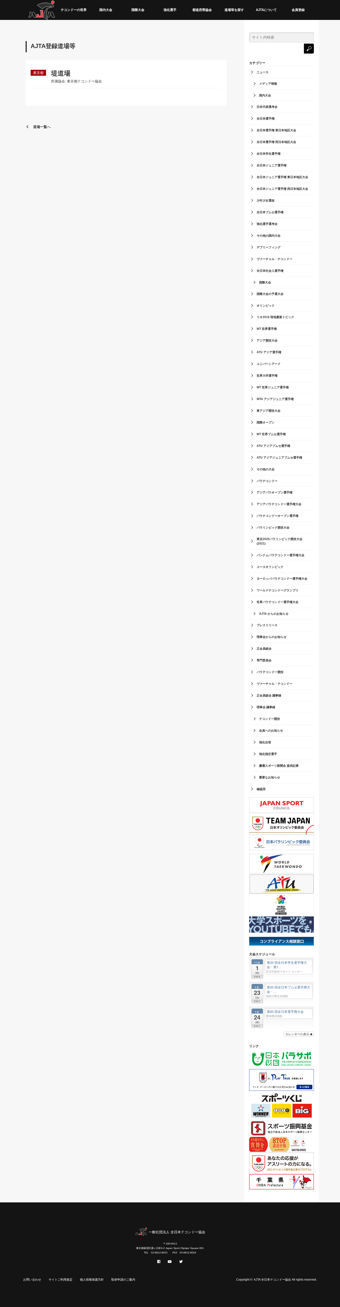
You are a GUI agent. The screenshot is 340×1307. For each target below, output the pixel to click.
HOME (42, 10)
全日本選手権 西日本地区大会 (276, 142)
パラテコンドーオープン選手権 (277, 516)
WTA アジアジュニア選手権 (275, 399)
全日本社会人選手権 (270, 271)
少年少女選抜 (266, 200)
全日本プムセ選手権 (270, 212)
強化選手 (170, 10)
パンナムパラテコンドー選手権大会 (280, 555)
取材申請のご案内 (123, 1279)
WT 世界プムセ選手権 (271, 434)
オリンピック (266, 305)
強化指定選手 (268, 754)
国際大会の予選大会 (270, 294)
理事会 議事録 (266, 707)
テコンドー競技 (269, 719)
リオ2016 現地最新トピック (275, 317)
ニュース (263, 72)
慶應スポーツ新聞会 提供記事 (279, 765)
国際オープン (266, 422)
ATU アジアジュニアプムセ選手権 (279, 457)
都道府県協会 (202, 10)
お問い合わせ (32, 1279)
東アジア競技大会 (269, 411)
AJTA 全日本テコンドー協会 (272, 1279)
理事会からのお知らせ (271, 637)
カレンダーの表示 (297, 1034)
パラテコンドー (267, 481)
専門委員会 (264, 660)
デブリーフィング (269, 247)
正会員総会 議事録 (269, 695)
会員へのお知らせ (271, 730)
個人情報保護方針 (92, 1279)
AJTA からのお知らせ (273, 614)
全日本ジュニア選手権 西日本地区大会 (282, 189)
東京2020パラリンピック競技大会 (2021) (279, 541)
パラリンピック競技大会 (273, 527)
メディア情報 (268, 83)
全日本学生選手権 (269, 153)
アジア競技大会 (267, 340)
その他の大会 (266, 469)
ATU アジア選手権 (269, 352)
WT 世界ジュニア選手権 (273, 387)
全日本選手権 (266, 118)
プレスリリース (267, 625)
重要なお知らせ (269, 777)
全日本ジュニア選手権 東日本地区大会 (282, 177)
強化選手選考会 (267, 224)
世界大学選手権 (267, 375)
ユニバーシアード (269, 364)
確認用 (261, 789)
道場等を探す (234, 10)
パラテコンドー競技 (270, 672)
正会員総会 (264, 648)
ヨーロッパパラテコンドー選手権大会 (282, 578)
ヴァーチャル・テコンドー (274, 259)
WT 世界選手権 (267, 329)
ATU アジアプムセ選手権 (273, 446)
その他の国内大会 (269, 235)
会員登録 (298, 10)
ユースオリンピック (270, 567)
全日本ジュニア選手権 (271, 165)
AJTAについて (266, 10)
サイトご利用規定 (60, 1279)
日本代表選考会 (267, 107)
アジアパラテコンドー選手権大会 (279, 504)
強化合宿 (265, 742)
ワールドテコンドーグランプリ (277, 590)
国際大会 (137, 10)
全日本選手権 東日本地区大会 (276, 130)
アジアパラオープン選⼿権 (274, 492)
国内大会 (105, 10)
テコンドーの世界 (74, 10)
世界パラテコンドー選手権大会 (277, 602)
